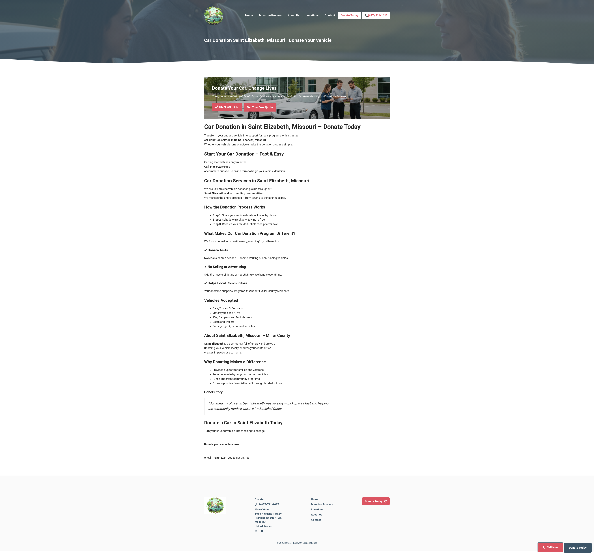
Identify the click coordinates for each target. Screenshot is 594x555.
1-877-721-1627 (269, 504)
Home (249, 15)
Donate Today (349, 15)
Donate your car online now (221, 444)
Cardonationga (310, 543)
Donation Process (270, 15)
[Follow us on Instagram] (256, 530)
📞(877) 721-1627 (376, 15)
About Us (293, 15)
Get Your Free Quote (260, 107)
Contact (330, 15)
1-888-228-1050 (220, 166)
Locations (312, 15)
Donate (259, 499)
